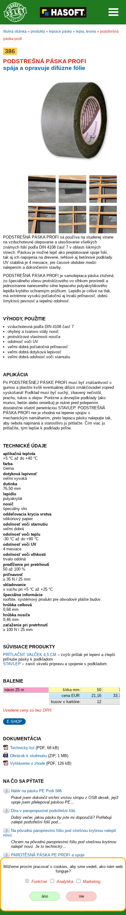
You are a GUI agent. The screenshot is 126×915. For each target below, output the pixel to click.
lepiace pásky (60, 31)
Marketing (91, 881)
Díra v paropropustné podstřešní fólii (43, 810)
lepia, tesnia (86, 31)
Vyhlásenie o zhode (27, 763)
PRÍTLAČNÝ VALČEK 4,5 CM (30, 654)
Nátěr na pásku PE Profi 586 (36, 791)
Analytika (65, 881)
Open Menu (113, 12)
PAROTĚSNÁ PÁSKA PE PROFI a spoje (47, 855)
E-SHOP (14, 721)
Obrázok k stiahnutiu (28, 755)
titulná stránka (15, 31)
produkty (38, 31)
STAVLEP (12, 664)
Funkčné (39, 881)
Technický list (22, 747)
